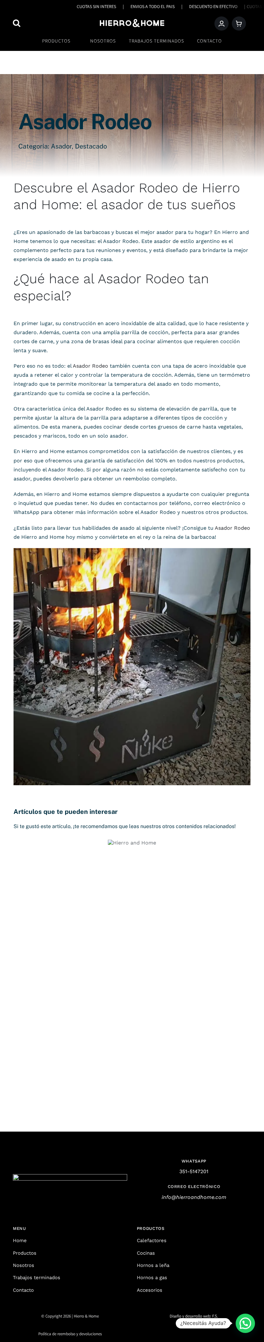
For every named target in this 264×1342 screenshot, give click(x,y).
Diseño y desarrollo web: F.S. (194, 1316)
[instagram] (177, 1331)
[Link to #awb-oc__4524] (45, 23)
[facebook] (188, 1331)
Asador (61, 146)
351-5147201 (193, 1171)
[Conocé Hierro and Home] (132, 843)
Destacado (91, 146)
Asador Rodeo (134, 188)
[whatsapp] (199, 1331)
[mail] (210, 1331)
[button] (245, 1323)
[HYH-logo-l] (132, 21)
